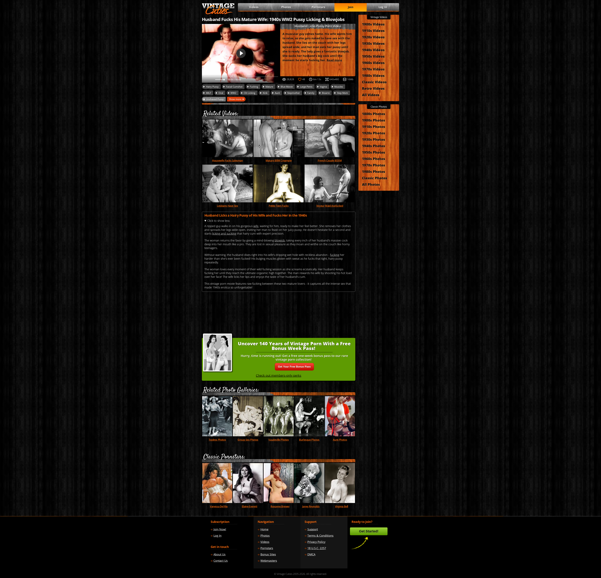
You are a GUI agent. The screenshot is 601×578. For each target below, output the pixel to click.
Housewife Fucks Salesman (227, 160)
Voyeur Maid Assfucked (329, 205)
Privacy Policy (316, 542)
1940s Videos (373, 49)
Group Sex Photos (248, 439)
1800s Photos (373, 113)
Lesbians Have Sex (227, 205)
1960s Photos (373, 158)
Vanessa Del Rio (219, 506)
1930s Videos (373, 43)
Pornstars (318, 7)
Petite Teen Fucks (278, 205)
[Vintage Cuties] (218, 14)
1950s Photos (373, 152)
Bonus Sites (268, 554)
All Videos (370, 94)
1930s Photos (373, 139)
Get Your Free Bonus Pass (294, 366)
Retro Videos (373, 88)
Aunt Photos (340, 439)
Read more (334, 60)
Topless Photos (217, 439)
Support (312, 529)
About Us (219, 554)
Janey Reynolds (310, 506)
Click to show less (218, 221)
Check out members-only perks (278, 375)
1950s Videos (373, 56)
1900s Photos (373, 120)
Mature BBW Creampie (279, 160)
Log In (383, 7)
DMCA (311, 554)
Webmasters (268, 560)
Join (350, 7)
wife (255, 226)
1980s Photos (373, 171)
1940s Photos (373, 145)
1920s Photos (373, 133)
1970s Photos (373, 165)
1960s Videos (373, 62)
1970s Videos (373, 69)
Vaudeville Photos (278, 439)
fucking (334, 255)
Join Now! (219, 529)
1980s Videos (373, 75)
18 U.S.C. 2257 (316, 548)
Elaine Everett (249, 506)
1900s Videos (373, 24)
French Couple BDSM (330, 160)
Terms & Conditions (320, 535)
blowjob (280, 240)
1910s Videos (373, 30)
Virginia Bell (341, 506)
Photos (286, 7)
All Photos (371, 184)
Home (264, 529)
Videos (254, 7)
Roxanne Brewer (280, 506)
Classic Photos (374, 178)
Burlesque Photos (309, 439)
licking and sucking (224, 233)
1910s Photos (373, 126)
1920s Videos (373, 37)
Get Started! (368, 531)
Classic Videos (374, 82)
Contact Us (220, 560)
